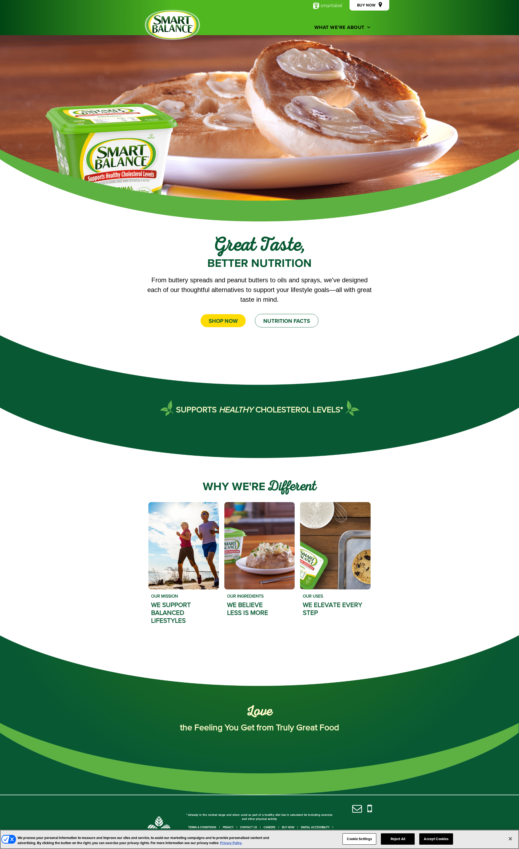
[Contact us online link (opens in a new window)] (357, 809)
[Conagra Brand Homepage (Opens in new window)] (159, 827)
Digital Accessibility (315, 827)
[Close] (510, 839)
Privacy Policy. (231, 843)
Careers (269, 827)
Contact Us (248, 827)
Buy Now (288, 827)
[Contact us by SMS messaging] (369, 809)
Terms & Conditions (202, 827)
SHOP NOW (223, 321)
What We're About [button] (339, 27)
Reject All (398, 838)
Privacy (228, 827)
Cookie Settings (359, 838)
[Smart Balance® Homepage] (172, 25)
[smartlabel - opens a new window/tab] (328, 6)
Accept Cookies (436, 838)
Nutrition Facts (286, 321)
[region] (259, 839)
